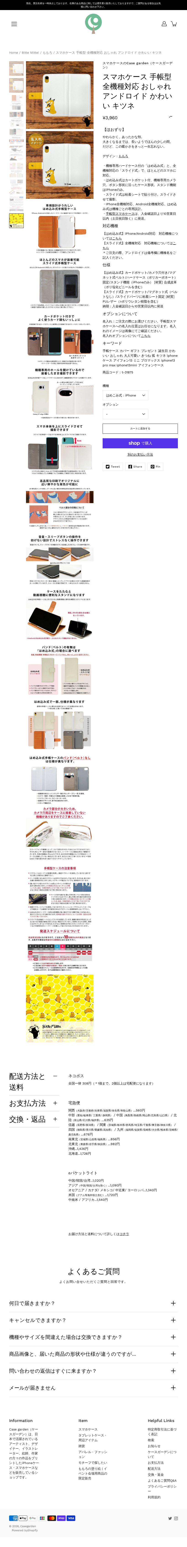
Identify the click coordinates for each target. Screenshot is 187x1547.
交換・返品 (27, 1119)
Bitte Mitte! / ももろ (37, 52)
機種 (106, 386)
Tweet (115, 466)
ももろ (123, 156)
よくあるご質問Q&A (162, 1480)
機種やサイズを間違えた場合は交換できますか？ (65, 1337)
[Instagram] (176, 1518)
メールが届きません (32, 1388)
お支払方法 (27, 1103)
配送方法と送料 (27, 1081)
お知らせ (154, 1446)
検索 (151, 1440)
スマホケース (88, 1429)
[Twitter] (170, 1518)
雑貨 (81, 1446)
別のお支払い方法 (140, 454)
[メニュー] (14, 24)
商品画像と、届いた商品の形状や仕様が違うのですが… (72, 1354)
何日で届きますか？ (32, 1303)
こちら (117, 238)
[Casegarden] (93, 23)
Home (13, 52)
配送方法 (154, 1468)
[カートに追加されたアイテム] (174, 23)
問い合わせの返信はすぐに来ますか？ (53, 1371)
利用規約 (154, 1497)
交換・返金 (156, 1474)
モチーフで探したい (92, 1463)
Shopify (33, 1530)
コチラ (124, 1234)
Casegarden (28, 1526)
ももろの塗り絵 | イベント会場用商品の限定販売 (92, 1473)
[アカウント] (164, 23)
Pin (158, 466)
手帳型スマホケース (120, 213)
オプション (111, 404)
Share (137, 466)
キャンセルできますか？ (38, 1320)
